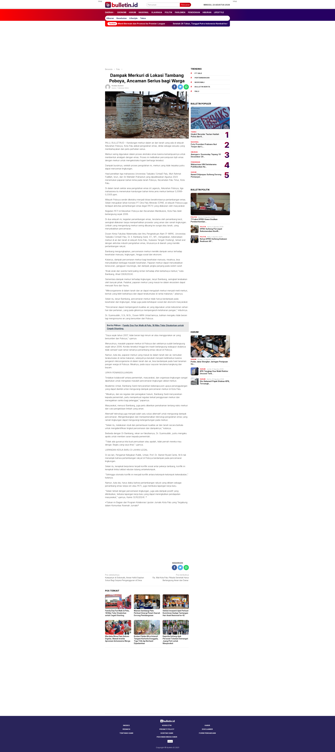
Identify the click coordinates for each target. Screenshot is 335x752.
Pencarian (185, 5)
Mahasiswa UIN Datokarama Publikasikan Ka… (203, 165)
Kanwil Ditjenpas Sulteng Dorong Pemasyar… (206, 175)
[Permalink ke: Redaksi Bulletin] (107, 86)
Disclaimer (207, 729)
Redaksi (126, 729)
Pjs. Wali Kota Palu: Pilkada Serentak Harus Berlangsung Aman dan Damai (171, 577)
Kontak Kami (167, 733)
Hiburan (194, 152)
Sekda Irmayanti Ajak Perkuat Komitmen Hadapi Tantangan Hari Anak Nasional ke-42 (175, 613)
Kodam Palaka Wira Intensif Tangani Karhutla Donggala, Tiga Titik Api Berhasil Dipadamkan (146, 640)
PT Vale (198, 73)
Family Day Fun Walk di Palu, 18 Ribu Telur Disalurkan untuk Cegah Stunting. (117, 613)
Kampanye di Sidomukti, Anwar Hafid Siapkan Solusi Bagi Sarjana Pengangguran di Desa (124, 577)
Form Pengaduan (207, 733)
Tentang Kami (126, 733)
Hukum (193, 172)
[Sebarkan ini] (174, 87)
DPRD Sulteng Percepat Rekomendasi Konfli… (211, 230)
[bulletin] (121, 4)
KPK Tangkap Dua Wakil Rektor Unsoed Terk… (214, 372)
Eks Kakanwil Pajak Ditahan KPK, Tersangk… (215, 382)
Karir (207, 725)
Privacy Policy (166, 729)
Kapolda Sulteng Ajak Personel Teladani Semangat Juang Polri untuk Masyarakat (175, 640)
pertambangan (202, 78)
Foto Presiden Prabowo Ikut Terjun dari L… (204, 145)
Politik (194, 217)
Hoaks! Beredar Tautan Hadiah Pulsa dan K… (205, 135)
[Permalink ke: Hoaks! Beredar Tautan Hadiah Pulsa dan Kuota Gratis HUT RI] (210, 118)
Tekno (193, 132)
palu (197, 91)
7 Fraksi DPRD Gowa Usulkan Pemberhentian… (204, 220)
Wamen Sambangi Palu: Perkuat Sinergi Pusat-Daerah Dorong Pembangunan (147, 613)
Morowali (200, 82)
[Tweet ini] (180, 87)
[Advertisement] (92, 39)
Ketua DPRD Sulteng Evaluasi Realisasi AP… (213, 240)
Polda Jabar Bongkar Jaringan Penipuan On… (209, 363)
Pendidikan (195, 162)
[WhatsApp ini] (186, 87)
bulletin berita (202, 87)
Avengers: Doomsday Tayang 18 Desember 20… (206, 155)
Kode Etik (167, 725)
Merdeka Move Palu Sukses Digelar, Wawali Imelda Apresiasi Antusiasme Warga (117, 638)
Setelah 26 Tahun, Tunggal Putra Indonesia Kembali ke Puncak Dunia (171, 23)
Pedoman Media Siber (167, 737)
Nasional (195, 142)
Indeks (126, 725)
